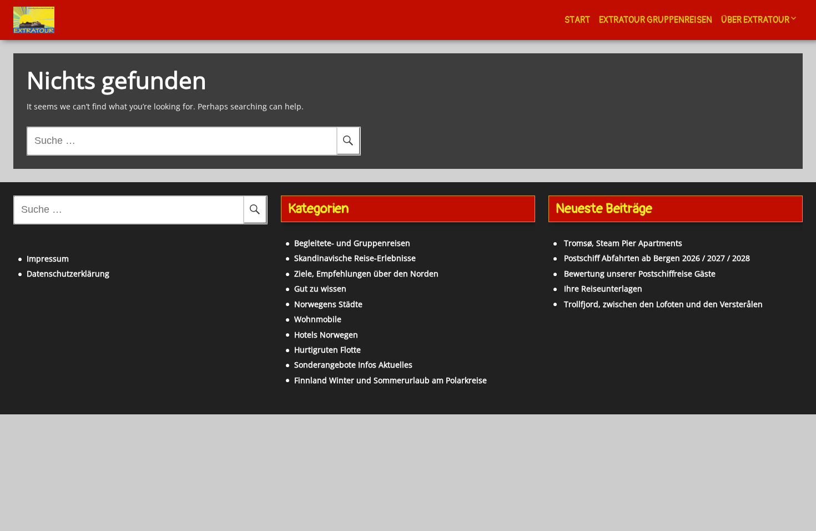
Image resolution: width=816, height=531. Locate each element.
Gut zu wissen (320, 288)
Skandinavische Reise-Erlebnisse (355, 258)
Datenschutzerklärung (68, 273)
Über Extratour (755, 20)
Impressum (48, 258)
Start (577, 20)
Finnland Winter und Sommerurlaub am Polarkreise (390, 380)
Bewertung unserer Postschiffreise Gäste (640, 273)
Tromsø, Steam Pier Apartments (623, 243)
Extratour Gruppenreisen (655, 20)
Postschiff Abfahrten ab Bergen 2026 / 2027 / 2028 (657, 258)
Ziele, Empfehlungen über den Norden (366, 273)
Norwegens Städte (328, 304)
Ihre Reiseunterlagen (603, 288)
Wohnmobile (317, 319)
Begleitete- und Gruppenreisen (352, 243)
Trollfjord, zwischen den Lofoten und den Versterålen (663, 304)
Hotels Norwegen (326, 334)
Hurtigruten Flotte (327, 349)
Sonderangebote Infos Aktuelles (353, 364)
